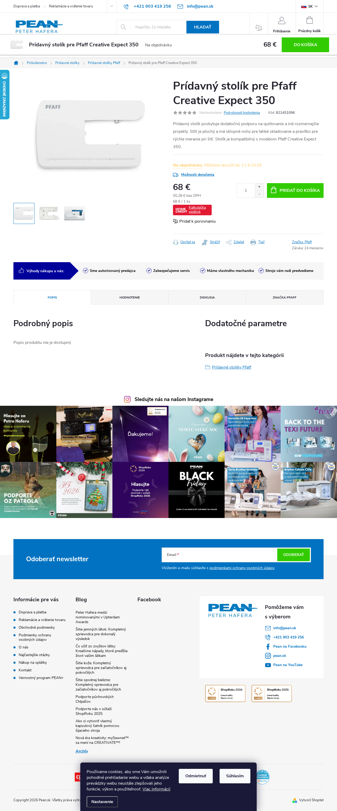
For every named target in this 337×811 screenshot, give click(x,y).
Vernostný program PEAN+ (41, 677)
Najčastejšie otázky (34, 654)
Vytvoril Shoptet (311, 800)
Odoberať (293, 554)
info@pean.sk (284, 628)
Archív (82, 751)
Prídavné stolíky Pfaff (231, 367)
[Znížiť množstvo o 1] (259, 194)
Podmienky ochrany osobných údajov (35, 637)
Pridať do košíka (300, 190)
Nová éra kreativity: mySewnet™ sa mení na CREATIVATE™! (102, 740)
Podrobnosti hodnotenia (242, 113)
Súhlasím (235, 776)
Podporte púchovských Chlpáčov (95, 699)
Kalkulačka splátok (197, 209)
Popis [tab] (52, 297)
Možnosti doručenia (197, 174)
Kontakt (25, 670)
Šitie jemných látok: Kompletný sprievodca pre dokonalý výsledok (101, 634)
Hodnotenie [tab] (130, 297)
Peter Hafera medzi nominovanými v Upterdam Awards (98, 617)
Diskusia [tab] (207, 297)
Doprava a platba (26, 6)
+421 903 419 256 (288, 637)
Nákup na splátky (33, 662)
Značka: (302, 242)
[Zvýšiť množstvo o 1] (259, 186)
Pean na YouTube (288, 664)
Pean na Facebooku (289, 646)
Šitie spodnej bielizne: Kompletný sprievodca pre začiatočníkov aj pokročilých (98, 684)
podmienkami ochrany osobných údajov (242, 567)
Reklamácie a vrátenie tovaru (71, 6)
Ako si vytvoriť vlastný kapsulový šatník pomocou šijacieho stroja (97, 726)
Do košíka (305, 45)
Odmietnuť (195, 776)
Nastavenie (102, 802)
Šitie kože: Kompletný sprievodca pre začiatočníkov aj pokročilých (101, 668)
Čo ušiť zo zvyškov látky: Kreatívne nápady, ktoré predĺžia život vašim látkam (101, 651)
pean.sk (279, 655)
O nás (23, 647)
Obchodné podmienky (37, 627)
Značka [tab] (284, 297)
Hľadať (202, 27)
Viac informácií (156, 789)
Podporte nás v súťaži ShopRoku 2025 (94, 711)
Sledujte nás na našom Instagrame (174, 399)
